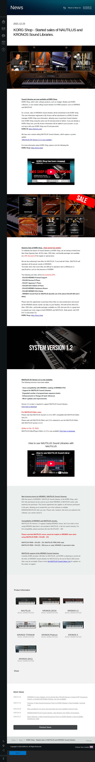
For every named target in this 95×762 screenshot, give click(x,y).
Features (4, 35)
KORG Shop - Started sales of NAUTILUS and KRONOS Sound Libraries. (51, 740)
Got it (18, 753)
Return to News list (74, 8)
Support (4, 49)
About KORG (4, 758)
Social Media (4, 750)
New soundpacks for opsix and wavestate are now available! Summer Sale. (52, 709)
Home (4, 21)
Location (4, 746)
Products (4, 28)
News (4, 741)
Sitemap (89, 741)
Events (4, 42)
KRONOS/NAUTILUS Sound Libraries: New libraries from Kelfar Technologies (53, 713)
